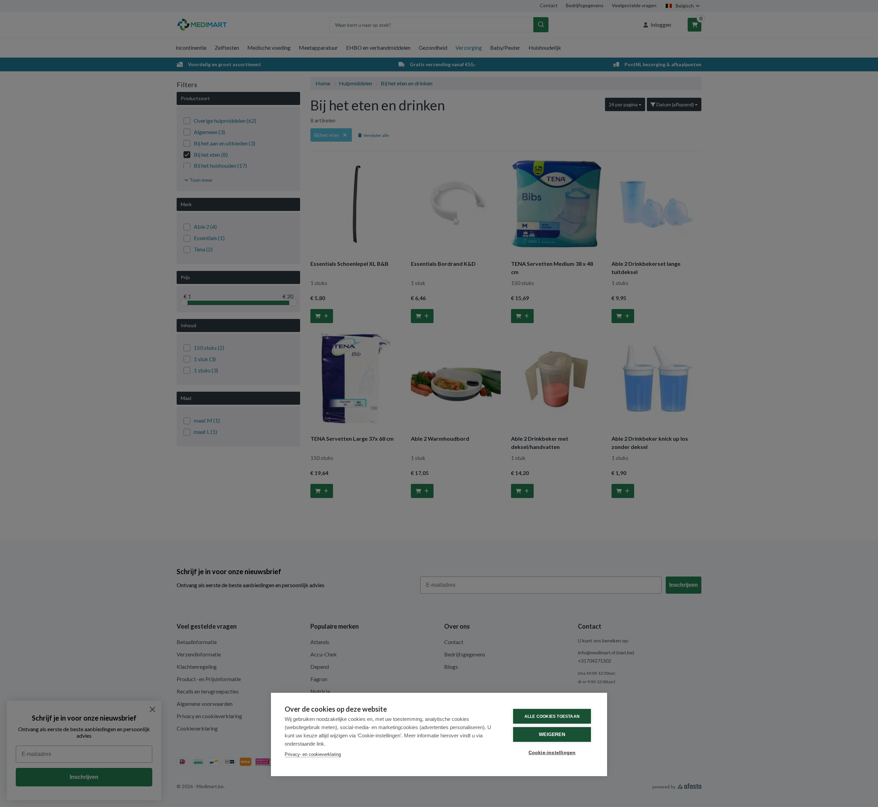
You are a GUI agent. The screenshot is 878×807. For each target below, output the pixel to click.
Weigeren (552, 734)
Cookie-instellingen (552, 752)
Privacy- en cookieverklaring (313, 754)
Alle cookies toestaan (552, 716)
